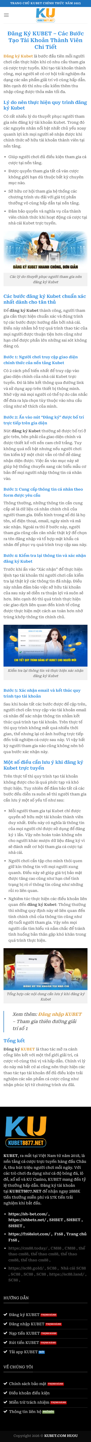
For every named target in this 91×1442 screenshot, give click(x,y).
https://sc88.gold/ (26, 1268)
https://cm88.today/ (27, 1248)
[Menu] (6, 15)
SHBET (56, 1220)
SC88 (51, 1268)
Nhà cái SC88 (73, 1268)
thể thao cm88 (44, 1254)
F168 (58, 1234)
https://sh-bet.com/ (27, 1214)
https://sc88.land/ (66, 1274)
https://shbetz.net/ (27, 1220)
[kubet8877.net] (45, 15)
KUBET (28, 1049)
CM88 (56, 1248)
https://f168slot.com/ (29, 1234)
